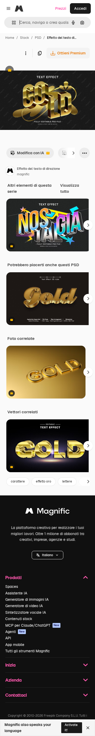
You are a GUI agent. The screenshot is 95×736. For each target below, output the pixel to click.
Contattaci (16, 695)
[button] (47, 555)
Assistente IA (16, 593)
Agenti (15, 631)
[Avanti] (73, 153)
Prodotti (13, 577)
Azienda (13, 680)
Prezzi (60, 8)
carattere (18, 481)
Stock (24, 38)
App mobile (14, 644)
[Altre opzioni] (25, 53)
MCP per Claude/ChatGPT (32, 625)
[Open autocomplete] (11, 23)
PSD (38, 38)
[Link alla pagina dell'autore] (10, 171)
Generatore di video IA (24, 605)
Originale (34, 70)
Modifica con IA (27, 154)
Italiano (47, 555)
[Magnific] (47, 512)
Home (9, 38)
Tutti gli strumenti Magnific (27, 651)
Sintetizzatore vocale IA (25, 612)
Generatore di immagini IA (27, 599)
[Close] (88, 728)
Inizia (10, 665)
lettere (67, 481)
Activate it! (71, 727)
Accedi (80, 8)
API (8, 638)
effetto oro (43, 481)
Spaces (11, 586)
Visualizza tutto (69, 188)
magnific (23, 174)
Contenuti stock (18, 618)
